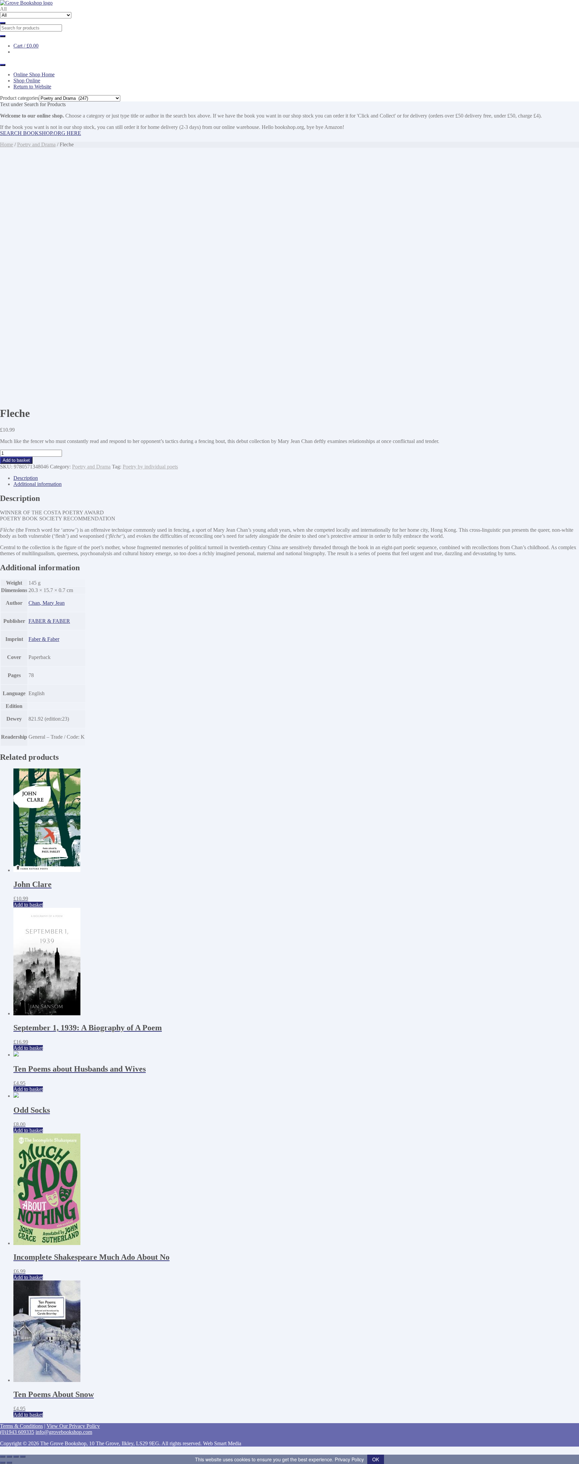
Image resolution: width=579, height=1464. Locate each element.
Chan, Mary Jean (46, 603)
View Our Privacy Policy (73, 1426)
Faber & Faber (43, 639)
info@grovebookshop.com (64, 1432)
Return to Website (32, 86)
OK (375, 1459)
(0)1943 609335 (17, 1432)
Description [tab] (25, 478)
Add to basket (16, 460)
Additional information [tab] (37, 484)
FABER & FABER (49, 621)
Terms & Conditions (21, 1426)
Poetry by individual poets (150, 466)
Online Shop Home (34, 74)
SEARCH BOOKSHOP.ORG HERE (40, 133)
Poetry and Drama (36, 144)
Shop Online (26, 80)
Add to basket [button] (28, 904)
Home (6, 144)
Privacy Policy (349, 1459)
